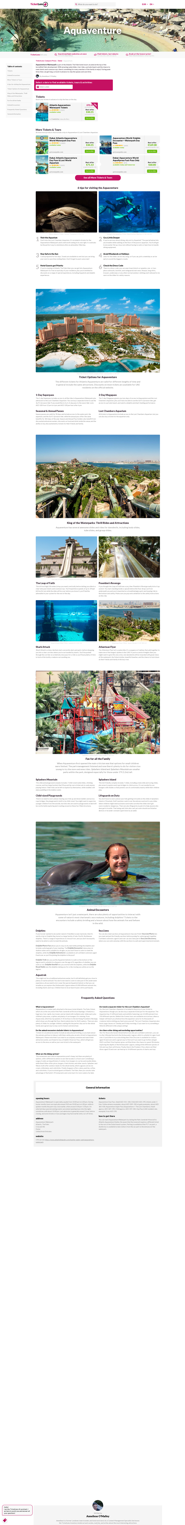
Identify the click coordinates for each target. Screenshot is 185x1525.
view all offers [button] (59, 119)
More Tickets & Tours (14, 80)
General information (14, 114)
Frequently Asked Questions (17, 109)
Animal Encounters (13, 75)
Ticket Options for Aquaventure (18, 89)
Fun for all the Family (14, 100)
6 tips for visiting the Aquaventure (18, 84)
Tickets (10, 71)
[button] (67, 112)
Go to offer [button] (90, 118)
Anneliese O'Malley (97, 1516)
